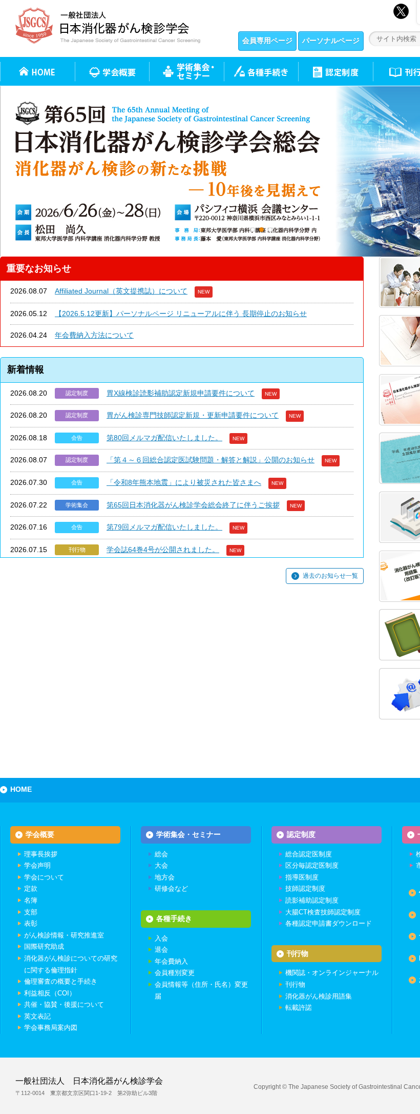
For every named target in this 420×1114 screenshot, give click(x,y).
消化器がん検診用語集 (318, 996)
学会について (44, 877)
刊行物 (297, 953)
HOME (21, 789)
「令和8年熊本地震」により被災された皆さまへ (184, 482)
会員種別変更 (175, 972)
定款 (30, 888)
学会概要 (40, 834)
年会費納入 (171, 961)
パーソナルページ (331, 40)
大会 (161, 865)
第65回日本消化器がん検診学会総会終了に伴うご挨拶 (193, 505)
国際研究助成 (44, 946)
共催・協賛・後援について (64, 1004)
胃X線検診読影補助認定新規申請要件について (181, 393)
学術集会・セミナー (188, 834)
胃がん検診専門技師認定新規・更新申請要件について (193, 415)
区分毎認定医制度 (312, 865)
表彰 (30, 923)
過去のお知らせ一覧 (330, 575)
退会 (161, 949)
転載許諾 (298, 1007)
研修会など (171, 888)
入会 (161, 938)
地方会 (165, 877)
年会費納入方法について (94, 335)
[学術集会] (186, 71)
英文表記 (37, 1016)
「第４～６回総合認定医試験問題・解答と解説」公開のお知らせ (210, 460)
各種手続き (261, 71)
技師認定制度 (305, 888)
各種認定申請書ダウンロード (328, 923)
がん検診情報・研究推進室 (64, 935)
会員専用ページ (267, 40)
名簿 (30, 900)
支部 (30, 912)
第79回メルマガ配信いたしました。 (164, 527)
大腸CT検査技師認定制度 (323, 912)
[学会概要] (112, 71)
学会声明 (37, 865)
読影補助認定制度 (312, 900)
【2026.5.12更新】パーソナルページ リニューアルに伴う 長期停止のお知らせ (181, 313)
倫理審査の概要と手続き (60, 981)
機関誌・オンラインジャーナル (332, 972)
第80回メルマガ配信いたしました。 (164, 438)
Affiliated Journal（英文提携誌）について (121, 291)
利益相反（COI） (50, 993)
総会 (161, 854)
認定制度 (335, 71)
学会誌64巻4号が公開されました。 (163, 549)
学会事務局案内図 (50, 1027)
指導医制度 (302, 877)
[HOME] (37, 71)
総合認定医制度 (308, 854)
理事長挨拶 (40, 854)
